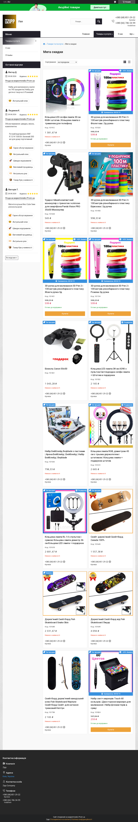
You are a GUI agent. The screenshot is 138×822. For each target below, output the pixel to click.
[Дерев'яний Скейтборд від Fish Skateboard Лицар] (111, 593)
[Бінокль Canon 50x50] (65, 343)
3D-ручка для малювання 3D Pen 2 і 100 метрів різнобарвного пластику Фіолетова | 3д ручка (110, 120)
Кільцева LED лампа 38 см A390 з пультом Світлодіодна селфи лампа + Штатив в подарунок (110, 371)
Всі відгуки (11, 258)
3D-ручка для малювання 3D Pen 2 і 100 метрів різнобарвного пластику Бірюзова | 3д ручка (110, 203)
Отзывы (8, 55)
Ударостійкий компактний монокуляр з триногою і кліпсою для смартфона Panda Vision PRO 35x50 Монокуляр (62, 205)
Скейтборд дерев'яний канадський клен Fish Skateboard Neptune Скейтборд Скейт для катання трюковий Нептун (64, 703)
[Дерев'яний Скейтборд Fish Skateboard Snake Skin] (65, 593)
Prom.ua (82, 817)
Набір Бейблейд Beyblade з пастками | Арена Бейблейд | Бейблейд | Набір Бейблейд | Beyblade (65, 454)
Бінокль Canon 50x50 (56, 368)
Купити (111, 145)
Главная (86, 34)
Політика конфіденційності (81, 819)
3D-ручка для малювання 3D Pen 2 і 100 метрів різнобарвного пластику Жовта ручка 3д (64, 289)
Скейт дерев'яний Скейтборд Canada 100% (107, 538)
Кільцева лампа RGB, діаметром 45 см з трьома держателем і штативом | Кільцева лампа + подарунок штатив (110, 456)
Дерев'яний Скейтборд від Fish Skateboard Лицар (108, 621)
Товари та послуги (55, 44)
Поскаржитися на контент (60, 819)
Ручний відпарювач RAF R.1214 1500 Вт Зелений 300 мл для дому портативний (21, 136)
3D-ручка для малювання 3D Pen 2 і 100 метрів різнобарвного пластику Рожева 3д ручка (110, 289)
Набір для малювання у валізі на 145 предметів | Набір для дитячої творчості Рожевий (21, 89)
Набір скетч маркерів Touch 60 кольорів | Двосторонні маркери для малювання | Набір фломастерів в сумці (111, 703)
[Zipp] (9, 21)
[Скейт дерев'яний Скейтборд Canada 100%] (111, 511)
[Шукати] (99, 21)
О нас (120, 34)
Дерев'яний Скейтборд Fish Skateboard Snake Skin (60, 621)
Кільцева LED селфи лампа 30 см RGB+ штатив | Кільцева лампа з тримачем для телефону (63, 120)
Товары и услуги (103, 34)
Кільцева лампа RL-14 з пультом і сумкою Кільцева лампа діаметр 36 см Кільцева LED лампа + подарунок (64, 540)
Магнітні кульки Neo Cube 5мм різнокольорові (21, 205)
